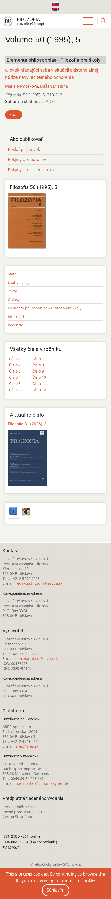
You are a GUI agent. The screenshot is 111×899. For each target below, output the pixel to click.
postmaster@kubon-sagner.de (41, 783)
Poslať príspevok (24, 149)
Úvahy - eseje (19, 282)
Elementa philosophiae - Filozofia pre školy (44, 308)
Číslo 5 (15, 383)
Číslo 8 (38, 364)
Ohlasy (14, 299)
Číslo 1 (15, 358)
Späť (13, 114)
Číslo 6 (15, 389)
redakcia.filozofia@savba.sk (38, 583)
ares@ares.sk (26, 746)
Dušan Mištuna (54, 86)
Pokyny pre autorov (27, 159)
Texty (12, 290)
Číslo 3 (15, 371)
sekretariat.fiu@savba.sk (36, 658)
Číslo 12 (39, 389)
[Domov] (8, 21)
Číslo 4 (15, 377)
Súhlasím (56, 890)
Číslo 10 (39, 377)
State (12, 273)
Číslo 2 (15, 364)
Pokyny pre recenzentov (31, 169)
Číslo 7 (38, 358)
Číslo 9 (38, 371)
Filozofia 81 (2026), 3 (27, 424)
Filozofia (28, 19)
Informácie (17, 316)
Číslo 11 (39, 383)
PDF (49, 101)
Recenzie (15, 325)
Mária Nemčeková (21, 86)
